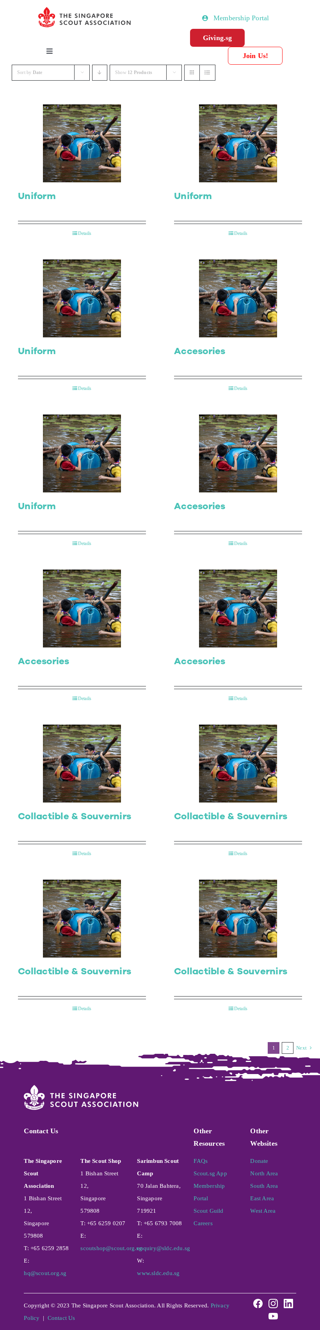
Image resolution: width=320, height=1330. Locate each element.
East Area (262, 1198)
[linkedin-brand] (288, 1301)
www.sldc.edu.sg (158, 1273)
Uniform (37, 196)
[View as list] (207, 72)
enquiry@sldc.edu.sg (163, 1248)
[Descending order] (99, 73)
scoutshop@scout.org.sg (111, 1248)
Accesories (200, 351)
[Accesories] (238, 298)
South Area (264, 1186)
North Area (264, 1173)
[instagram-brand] (273, 1301)
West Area (263, 1211)
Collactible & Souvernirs (74, 816)
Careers (203, 1223)
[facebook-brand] (258, 1301)
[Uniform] (82, 143)
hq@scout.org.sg (45, 1273)
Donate (259, 1161)
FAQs (201, 1161)
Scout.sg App (210, 1173)
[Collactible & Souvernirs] (82, 764)
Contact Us (61, 1318)
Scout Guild (208, 1211)
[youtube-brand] (273, 1313)
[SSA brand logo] (85, 10)
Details (84, 233)
